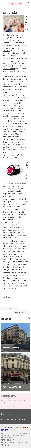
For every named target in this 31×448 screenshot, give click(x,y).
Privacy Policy (8, 438)
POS (2, 442)
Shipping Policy (8, 435)
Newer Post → (21, 312)
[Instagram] (8, 445)
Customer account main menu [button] (15, 420)
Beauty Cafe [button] (6, 414)
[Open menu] (4, 3)
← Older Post (9, 308)
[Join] (28, 405)
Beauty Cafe (9, 433)
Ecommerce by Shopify (19, 442)
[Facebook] (2, 445)
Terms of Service (9, 440)
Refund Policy (22, 435)
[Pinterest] (5, 445)
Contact (23, 433)
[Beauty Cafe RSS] (29, 318)
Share (7, 297)
